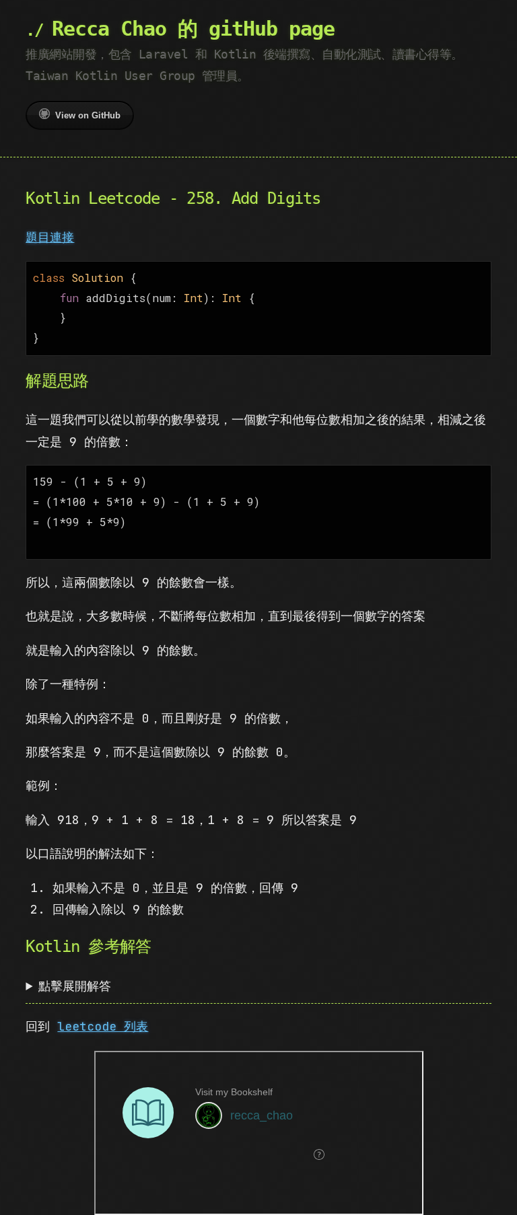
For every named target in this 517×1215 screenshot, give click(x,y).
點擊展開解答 (74, 986)
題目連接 (50, 237)
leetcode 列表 (102, 1026)
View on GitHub (87, 115)
